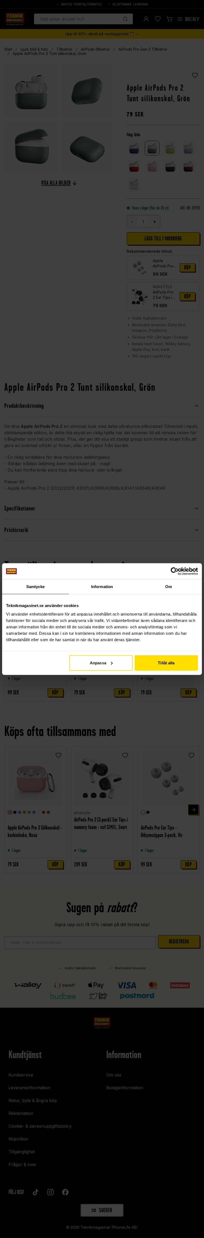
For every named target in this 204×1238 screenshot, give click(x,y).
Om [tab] (168, 586)
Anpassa (98, 662)
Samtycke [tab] (35, 586)
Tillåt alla (166, 662)
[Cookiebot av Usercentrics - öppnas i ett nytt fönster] (174, 571)
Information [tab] (102, 586)
